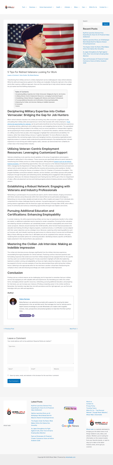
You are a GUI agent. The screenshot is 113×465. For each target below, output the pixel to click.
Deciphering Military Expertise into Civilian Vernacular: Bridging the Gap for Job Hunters (40, 94)
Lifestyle (67, 7)
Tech (23, 7)
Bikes (76, 7)
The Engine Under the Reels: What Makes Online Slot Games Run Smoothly (42, 423)
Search (85, 21)
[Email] (33, 315)
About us (89, 401)
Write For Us (93, 7)
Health (58, 7)
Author (18, 106)
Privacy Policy (90, 406)
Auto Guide (23, 75)
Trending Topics (91, 408)
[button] (26, 7)
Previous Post (9, 328)
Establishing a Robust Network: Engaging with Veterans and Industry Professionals (39, 98)
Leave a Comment (13, 75)
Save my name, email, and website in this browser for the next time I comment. (34, 375)
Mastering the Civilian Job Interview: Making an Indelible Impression (35, 102)
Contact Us (103, 7)
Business (32, 7)
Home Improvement (46, 7)
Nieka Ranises (24, 299)
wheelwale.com (70, 457)
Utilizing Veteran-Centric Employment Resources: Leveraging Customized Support (39, 96)
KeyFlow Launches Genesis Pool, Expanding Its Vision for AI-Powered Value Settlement (96, 35)
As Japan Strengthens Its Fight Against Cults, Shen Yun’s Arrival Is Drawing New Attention (95, 54)
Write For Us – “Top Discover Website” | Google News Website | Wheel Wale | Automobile (97, 412)
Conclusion (19, 104)
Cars (83, 7)
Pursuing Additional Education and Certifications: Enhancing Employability (37, 100)
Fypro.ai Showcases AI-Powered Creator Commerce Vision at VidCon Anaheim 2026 (95, 61)
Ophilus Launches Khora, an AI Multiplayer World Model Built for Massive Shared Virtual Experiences (96, 42)
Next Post (74, 328)
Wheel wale (90, 429)
